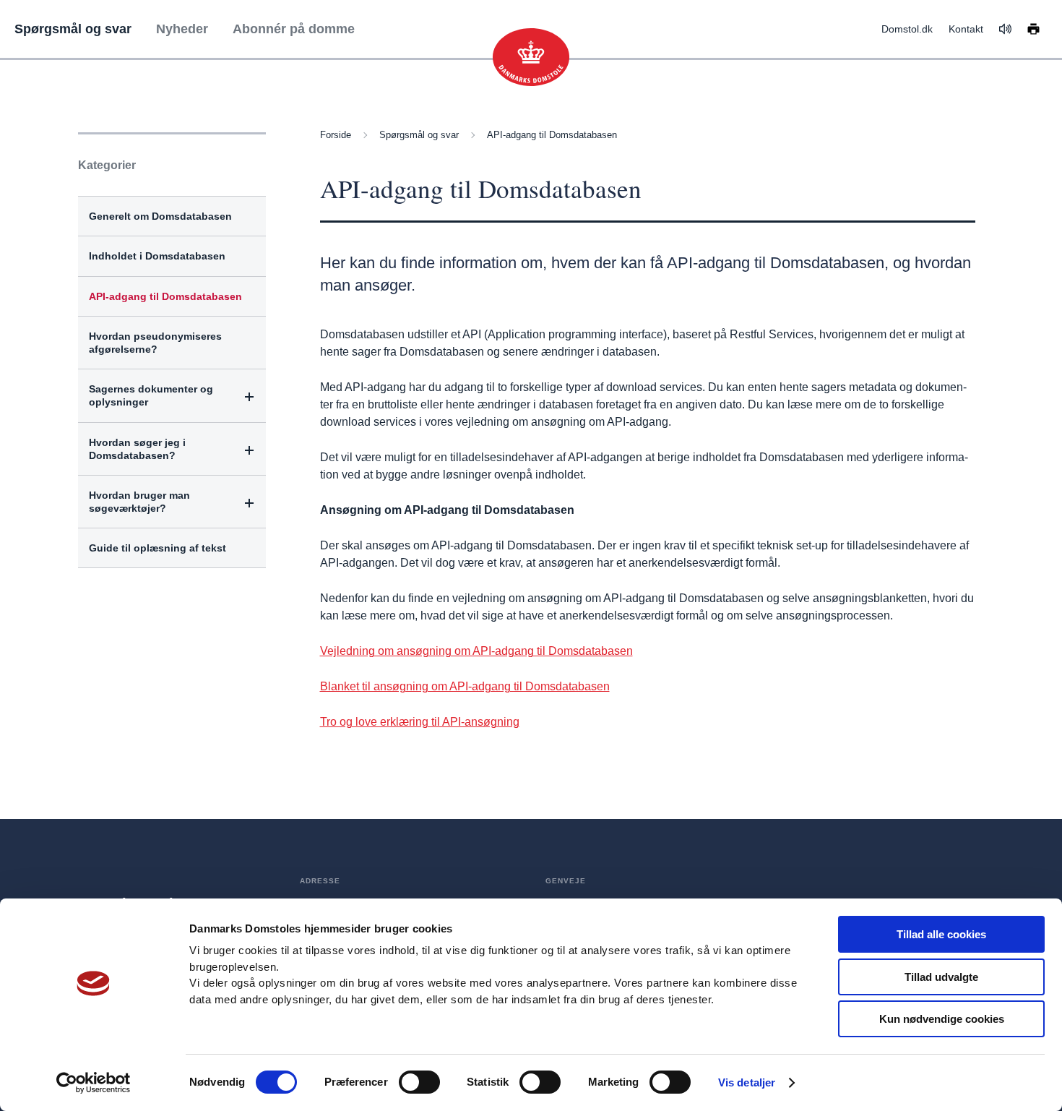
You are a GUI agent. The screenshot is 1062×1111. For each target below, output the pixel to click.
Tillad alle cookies (941, 934)
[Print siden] (1033, 28)
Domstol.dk (907, 29)
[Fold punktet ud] (250, 396)
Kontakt (966, 29)
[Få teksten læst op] (1005, 28)
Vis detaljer (746, 1082)
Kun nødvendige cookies (941, 1019)
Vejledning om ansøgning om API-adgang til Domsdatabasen (476, 651)
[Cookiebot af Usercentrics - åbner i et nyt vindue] (93, 1083)
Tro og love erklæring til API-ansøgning (419, 722)
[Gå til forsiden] (531, 57)
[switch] (419, 1082)
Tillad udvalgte (941, 977)
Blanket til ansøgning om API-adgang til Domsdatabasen (465, 686)
